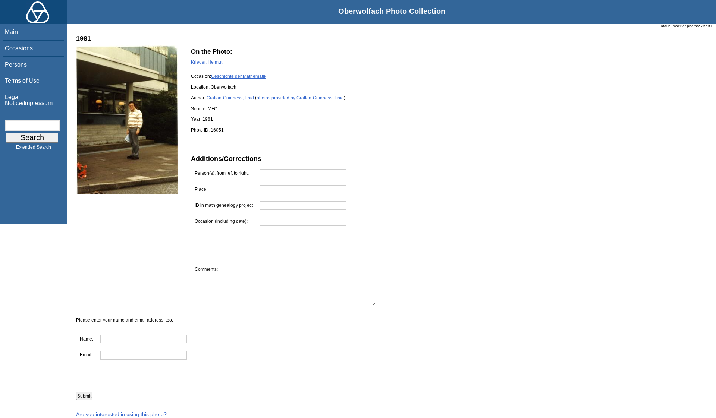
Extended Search (33, 147)
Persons (16, 64)
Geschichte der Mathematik (238, 76)
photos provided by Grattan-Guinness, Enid (300, 98)
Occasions (19, 48)
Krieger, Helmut (206, 62)
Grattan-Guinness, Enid (230, 98)
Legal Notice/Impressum (29, 100)
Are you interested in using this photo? (121, 414)
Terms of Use (22, 80)
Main (11, 32)
